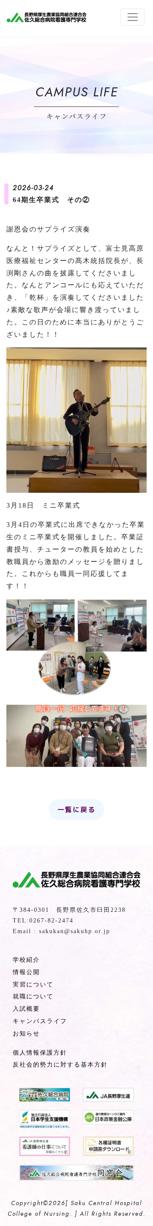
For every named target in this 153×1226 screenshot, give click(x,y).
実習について (33, 984)
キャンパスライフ (40, 1021)
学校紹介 (26, 960)
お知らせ (26, 1033)
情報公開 (26, 972)
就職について (33, 996)
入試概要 (26, 1009)
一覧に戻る (76, 809)
